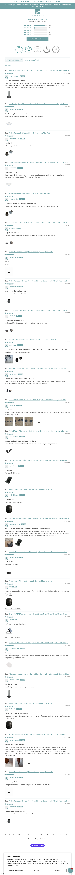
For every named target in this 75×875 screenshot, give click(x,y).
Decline (57, 870)
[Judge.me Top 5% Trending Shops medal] (56, 49)
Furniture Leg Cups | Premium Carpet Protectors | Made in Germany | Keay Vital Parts (38, 104)
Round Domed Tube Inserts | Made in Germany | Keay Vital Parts (31, 489)
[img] (37, 19)
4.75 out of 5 (42, 19)
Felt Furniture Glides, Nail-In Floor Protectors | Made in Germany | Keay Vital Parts (37, 400)
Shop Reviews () (32, 60)
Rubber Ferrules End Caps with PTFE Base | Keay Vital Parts (30, 133)
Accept (36, 870)
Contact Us (43, 839)
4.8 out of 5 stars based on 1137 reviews (47, 1)
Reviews (30, 839)
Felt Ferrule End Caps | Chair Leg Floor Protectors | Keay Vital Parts (32, 339)
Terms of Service (40, 835)
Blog (36, 839)
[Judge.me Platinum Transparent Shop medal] (19, 49)
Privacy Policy (14, 865)
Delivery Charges (52, 835)
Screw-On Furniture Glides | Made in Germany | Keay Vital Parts (31, 252)
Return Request (28, 835)
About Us (8, 835)
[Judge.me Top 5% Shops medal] (46, 49)
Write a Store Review (37, 39)
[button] (4, 13)
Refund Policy (17, 835)
